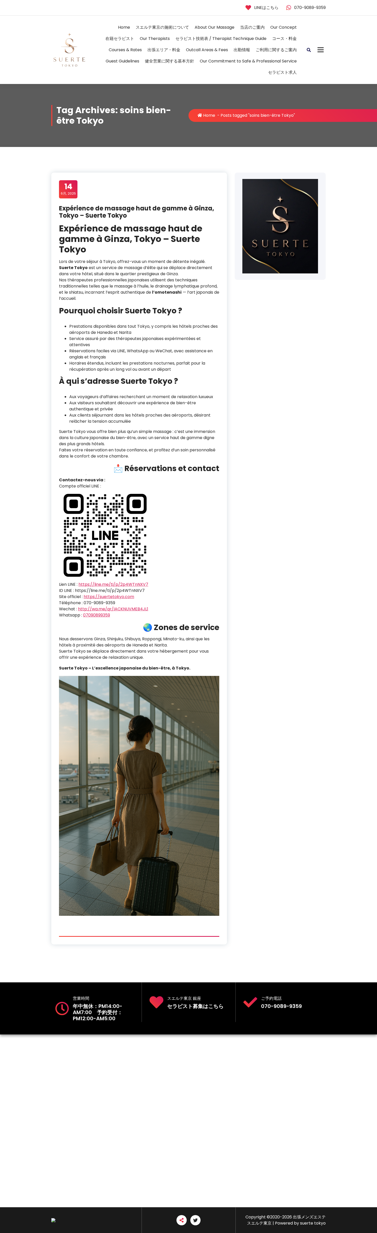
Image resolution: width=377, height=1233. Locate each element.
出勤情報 (242, 50)
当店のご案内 (252, 27)
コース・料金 (284, 38)
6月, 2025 (68, 189)
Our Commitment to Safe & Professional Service (248, 61)
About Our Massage (214, 27)
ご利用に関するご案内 (276, 50)
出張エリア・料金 (163, 50)
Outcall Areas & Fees (207, 50)
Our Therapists (155, 38)
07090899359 (96, 615)
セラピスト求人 (282, 72)
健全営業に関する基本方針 (169, 61)
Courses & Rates (125, 50)
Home (124, 27)
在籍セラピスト (119, 38)
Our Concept (283, 27)
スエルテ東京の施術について (162, 27)
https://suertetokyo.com (109, 597)
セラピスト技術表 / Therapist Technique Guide (220, 38)
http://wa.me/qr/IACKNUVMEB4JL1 (113, 609)
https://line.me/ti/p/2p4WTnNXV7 (113, 584)
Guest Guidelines (122, 61)
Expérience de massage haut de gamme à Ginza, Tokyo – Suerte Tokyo (136, 212)
